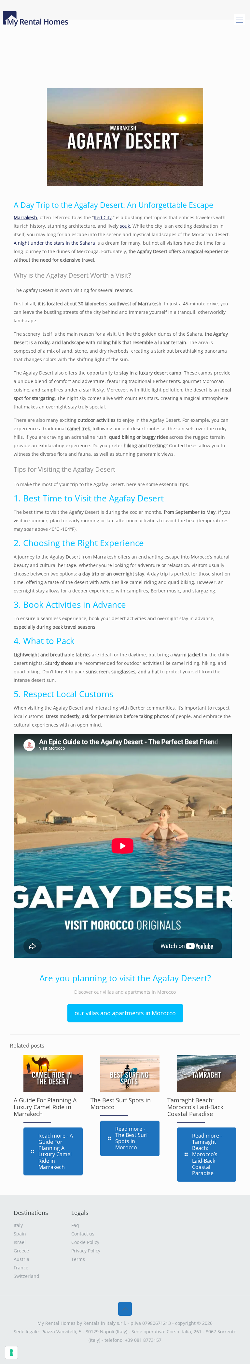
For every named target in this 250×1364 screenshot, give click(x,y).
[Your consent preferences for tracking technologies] (11, 1352)
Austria (21, 1259)
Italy (18, 1225)
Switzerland (26, 1276)
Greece (21, 1251)
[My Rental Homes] (36, 19)
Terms (78, 1259)
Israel (20, 1242)
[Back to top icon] (125, 1309)
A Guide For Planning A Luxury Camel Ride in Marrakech (45, 1107)
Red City (103, 217)
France (21, 1267)
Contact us (82, 1234)
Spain (20, 1234)
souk (125, 226)
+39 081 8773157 (143, 1340)
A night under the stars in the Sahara (54, 243)
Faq (75, 1225)
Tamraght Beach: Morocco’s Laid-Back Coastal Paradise (195, 1107)
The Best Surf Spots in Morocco (120, 1103)
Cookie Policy (85, 1242)
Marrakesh (25, 217)
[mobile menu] (239, 19)
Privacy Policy (85, 1251)
